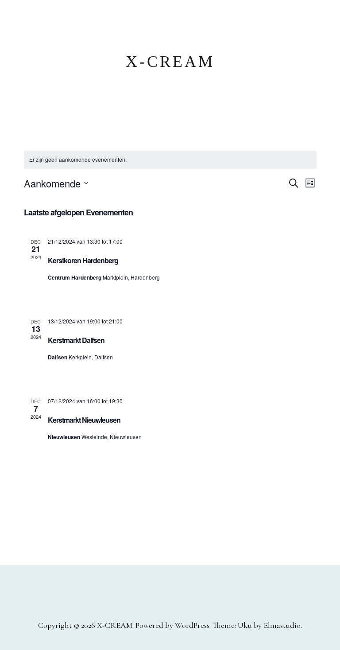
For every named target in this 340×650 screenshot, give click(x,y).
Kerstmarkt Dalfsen (76, 340)
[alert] (170, 160)
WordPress (192, 625)
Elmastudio (282, 625)
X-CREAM (170, 61)
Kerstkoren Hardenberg (83, 260)
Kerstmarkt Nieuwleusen (84, 420)
